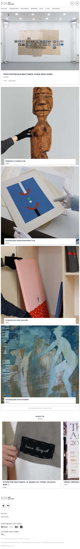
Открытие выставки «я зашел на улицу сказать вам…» (29, 483)
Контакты (56, 8)
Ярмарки (34, 8)
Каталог (4, 8)
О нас (48, 8)
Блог (41, 8)
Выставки (25, 8)
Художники (14, 8)
